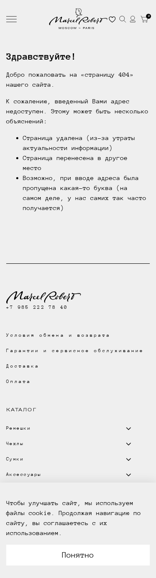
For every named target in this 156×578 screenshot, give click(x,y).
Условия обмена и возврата (58, 335)
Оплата (18, 381)
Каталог (21, 410)
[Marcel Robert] (78, 18)
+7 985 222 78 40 (37, 307)
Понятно (78, 554)
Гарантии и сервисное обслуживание (75, 350)
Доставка (23, 366)
